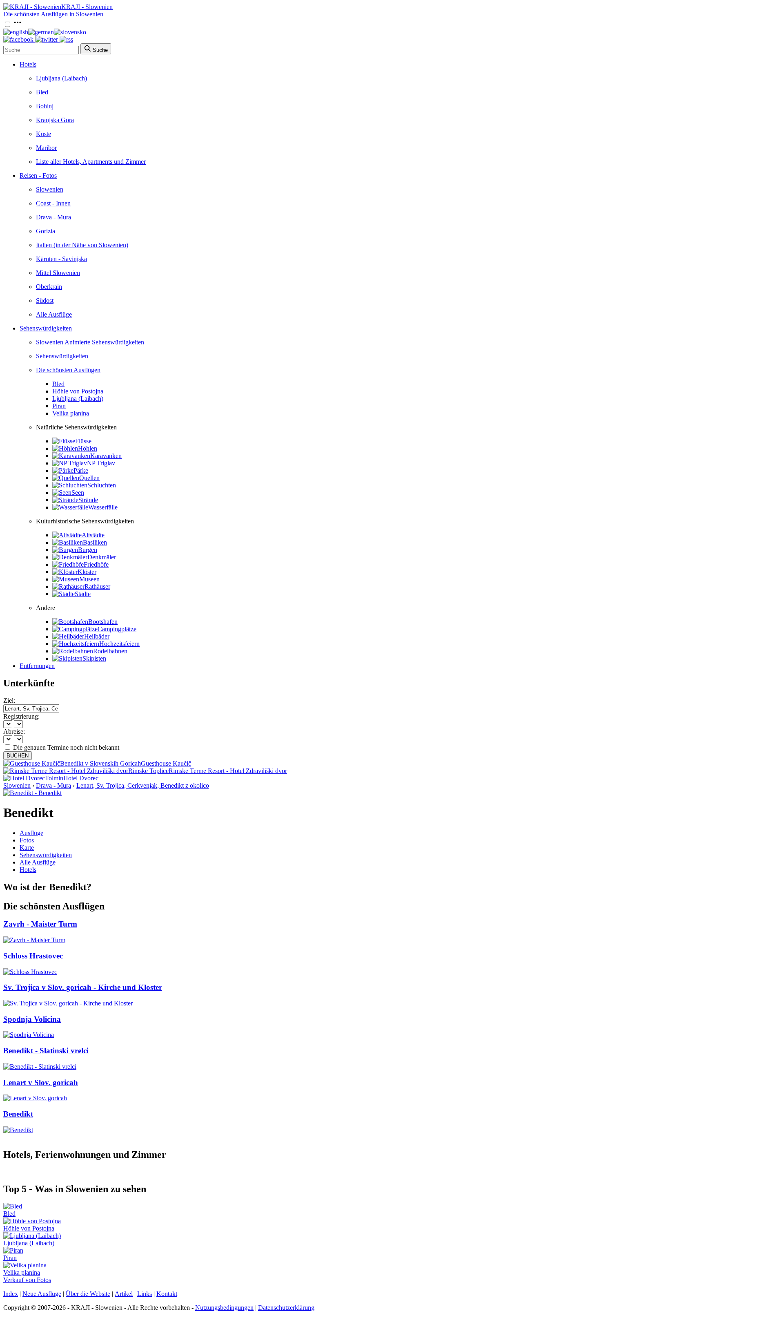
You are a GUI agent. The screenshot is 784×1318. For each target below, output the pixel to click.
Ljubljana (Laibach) (61, 78)
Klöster (87, 571)
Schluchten (101, 485)
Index (10, 1293)
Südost (44, 300)
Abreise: (14, 731)
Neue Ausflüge (41, 1293)
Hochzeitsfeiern (119, 643)
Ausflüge (31, 832)
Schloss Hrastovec (33, 956)
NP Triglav (101, 463)
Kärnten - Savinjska (61, 258)
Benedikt (18, 1114)
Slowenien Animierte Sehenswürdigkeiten (90, 342)
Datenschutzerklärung (286, 1307)
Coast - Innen (53, 203)
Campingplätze (117, 628)
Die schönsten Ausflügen (68, 369)
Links (144, 1293)
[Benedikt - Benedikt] (32, 792)
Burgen (87, 549)
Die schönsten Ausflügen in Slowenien (53, 14)
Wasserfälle (103, 507)
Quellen (89, 477)
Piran (59, 405)
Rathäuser (97, 586)
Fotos (27, 840)
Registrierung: (21, 716)
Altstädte (93, 535)
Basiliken (95, 542)
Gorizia (45, 231)
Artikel (124, 1293)
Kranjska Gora (55, 119)
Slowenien (49, 189)
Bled (42, 92)
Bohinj (44, 106)
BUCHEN (18, 756)
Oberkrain (49, 286)
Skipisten (94, 658)
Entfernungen (37, 665)
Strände (88, 499)
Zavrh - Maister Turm (40, 924)
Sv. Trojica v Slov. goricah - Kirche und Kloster (82, 987)
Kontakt (166, 1293)
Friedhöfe (96, 564)
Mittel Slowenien (58, 272)
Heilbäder (96, 636)
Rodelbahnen (110, 651)
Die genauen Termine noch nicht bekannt (66, 747)
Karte (27, 847)
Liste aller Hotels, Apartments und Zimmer (91, 161)
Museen (89, 579)
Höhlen (87, 448)
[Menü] (17, 24)
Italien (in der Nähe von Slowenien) (82, 244)
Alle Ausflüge (54, 314)
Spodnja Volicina (32, 1019)
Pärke (81, 470)
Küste (43, 133)
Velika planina (70, 413)
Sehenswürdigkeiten (46, 328)
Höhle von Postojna (77, 391)
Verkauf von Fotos (27, 1279)
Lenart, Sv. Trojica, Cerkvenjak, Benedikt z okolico (142, 785)
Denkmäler (101, 557)
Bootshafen (103, 621)
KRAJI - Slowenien (87, 6)
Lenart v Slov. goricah (40, 1082)
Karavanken (106, 455)
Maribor (46, 147)
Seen (77, 492)
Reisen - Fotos (38, 175)
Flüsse (83, 441)
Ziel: (9, 700)
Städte (83, 593)
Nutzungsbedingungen (224, 1307)
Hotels (28, 64)
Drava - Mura (53, 217)
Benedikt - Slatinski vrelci (46, 1050)
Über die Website (88, 1293)
